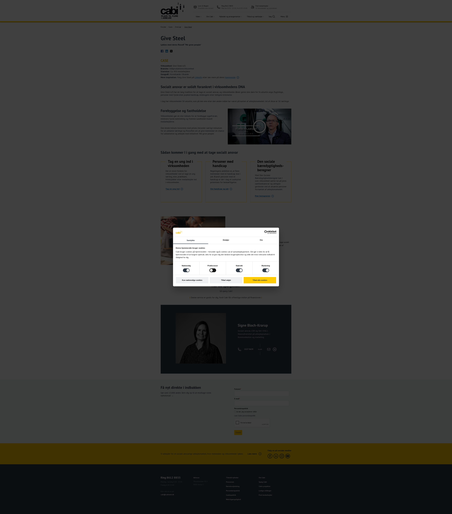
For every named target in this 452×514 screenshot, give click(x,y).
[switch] (212, 270)
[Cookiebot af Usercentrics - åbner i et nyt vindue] (266, 232)
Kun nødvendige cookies (192, 280)
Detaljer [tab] (226, 240)
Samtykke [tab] (191, 240)
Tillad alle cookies (260, 280)
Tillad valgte (226, 280)
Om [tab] (261, 240)
